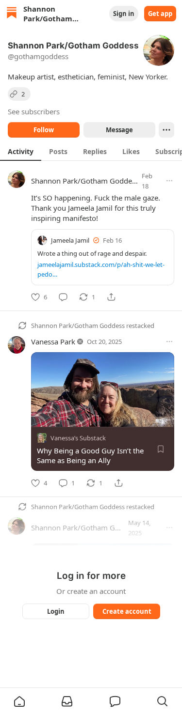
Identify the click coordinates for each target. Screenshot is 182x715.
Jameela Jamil (70, 240)
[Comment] (63, 297)
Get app (160, 13)
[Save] (160, 449)
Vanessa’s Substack (78, 438)
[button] (19, 701)
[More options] (169, 180)
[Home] (11, 14)
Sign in (123, 13)
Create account (126, 611)
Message (118, 129)
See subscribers (34, 111)
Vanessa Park (53, 341)
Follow (43, 129)
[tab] (20, 151)
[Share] (111, 297)
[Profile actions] (166, 130)
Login (56, 611)
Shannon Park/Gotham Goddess (85, 181)
